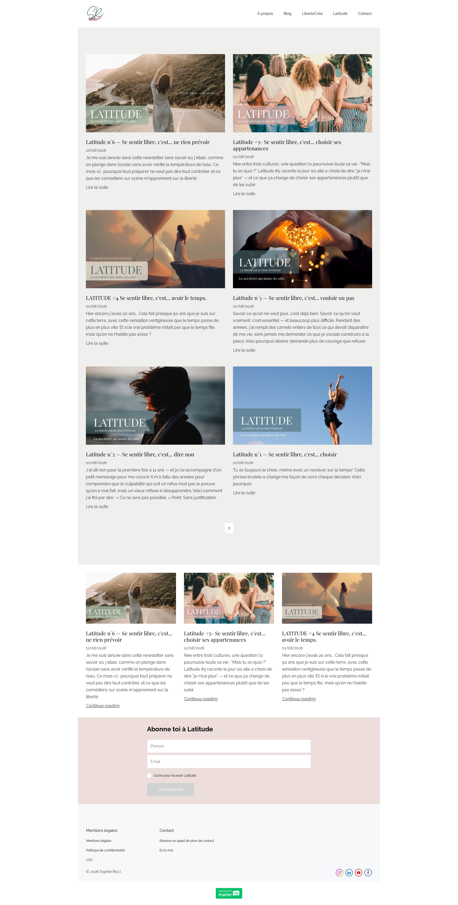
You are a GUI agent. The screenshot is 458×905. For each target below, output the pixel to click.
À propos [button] (265, 13)
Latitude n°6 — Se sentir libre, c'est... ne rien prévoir (148, 141)
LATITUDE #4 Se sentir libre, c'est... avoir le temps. (146, 297)
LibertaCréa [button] (312, 13)
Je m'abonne (170, 789)
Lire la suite (97, 187)
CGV (89, 860)
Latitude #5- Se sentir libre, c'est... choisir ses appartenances (287, 145)
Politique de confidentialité (105, 850)
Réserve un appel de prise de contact (187, 841)
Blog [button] (288, 13)
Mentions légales (98, 841)
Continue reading (103, 705)
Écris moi (166, 850)
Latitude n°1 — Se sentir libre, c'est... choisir (285, 454)
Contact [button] (365, 13)
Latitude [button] (340, 13)
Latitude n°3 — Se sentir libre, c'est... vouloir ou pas (293, 297)
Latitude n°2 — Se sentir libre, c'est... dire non (140, 454)
